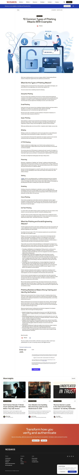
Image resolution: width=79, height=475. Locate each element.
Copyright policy (35, 461)
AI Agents (7, 461)
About (22, 458)
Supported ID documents (10, 463)
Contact (22, 463)
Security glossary (8, 465)
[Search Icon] (64, 2)
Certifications (8, 458)
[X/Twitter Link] (69, 456)
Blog (21, 460)
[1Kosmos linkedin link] (67, 456)
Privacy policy (34, 458)
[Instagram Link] (71, 456)
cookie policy (72, 469)
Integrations (7, 460)
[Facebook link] (73, 456)
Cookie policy (34, 460)
